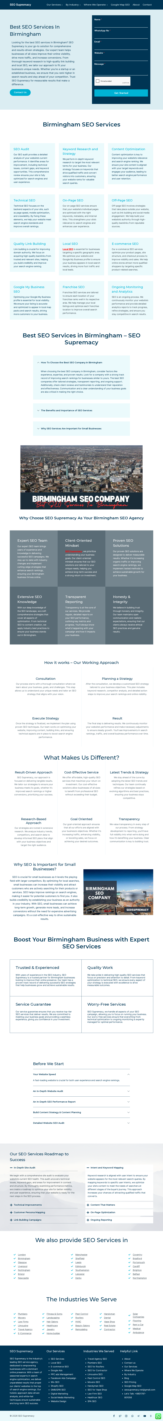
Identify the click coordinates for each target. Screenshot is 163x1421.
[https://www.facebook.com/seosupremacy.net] (114, 1416)
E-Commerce (24, 1333)
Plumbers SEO (95, 1363)
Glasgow (22, 1262)
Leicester (80, 1274)
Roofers (79, 1317)
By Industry (130, 1374)
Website (99, 53)
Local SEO (56, 1363)
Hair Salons (52, 1321)
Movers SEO (94, 1382)
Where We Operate (133, 1370)
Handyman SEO (95, 1386)
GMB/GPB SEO (58, 1389)
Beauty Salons (82, 1325)
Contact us (129, 1363)
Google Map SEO (120, 4)
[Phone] (150, 1416)
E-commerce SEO (60, 1366)
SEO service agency (28, 1362)
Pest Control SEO (96, 1378)
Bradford (137, 1258)
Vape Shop (109, 1321)
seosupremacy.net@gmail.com (139, 1389)
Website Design (58, 1401)
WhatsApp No (102, 30)
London (22, 1254)
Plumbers (22, 1314)
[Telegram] (138, 1416)
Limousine (23, 1325)
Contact (147, 4)
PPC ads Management (62, 1374)
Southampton (82, 1270)
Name (98, 19)
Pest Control (81, 1314)
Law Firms (23, 1321)
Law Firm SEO (95, 1393)
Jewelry (51, 1329)
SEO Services (57, 1359)
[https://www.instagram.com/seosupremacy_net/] (126, 1416)
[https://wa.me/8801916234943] (132, 1416)
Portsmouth (139, 1262)
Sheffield (79, 1258)
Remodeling (81, 1329)
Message (99, 64)
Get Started (121, 93)
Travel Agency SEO (97, 1359)
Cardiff (136, 1266)
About (136, 4)
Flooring (137, 1320)
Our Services (130, 1366)
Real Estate (109, 1325)
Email (97, 41)
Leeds (78, 1262)
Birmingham (24, 1258)
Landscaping (53, 1317)
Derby (78, 1278)
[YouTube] (144, 1416)
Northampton (140, 1278)
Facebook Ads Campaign (63, 1378)
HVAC (78, 1321)
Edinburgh (80, 1266)
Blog (126, 1378)
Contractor (109, 1329)
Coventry (137, 1254)
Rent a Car (138, 1324)
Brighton (137, 1270)
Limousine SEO (95, 1374)
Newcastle (23, 1278)
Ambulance (138, 1332)
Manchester (81, 1254)
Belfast (136, 1274)
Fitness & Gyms (54, 1314)
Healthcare (52, 1325)
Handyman (109, 1314)
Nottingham (24, 1270)
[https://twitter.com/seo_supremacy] (120, 1416)
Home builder (53, 1333)
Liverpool (22, 1266)
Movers (22, 1317)
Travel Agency (25, 1329)
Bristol (21, 1274)
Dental (107, 1317)
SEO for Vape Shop (97, 1389)
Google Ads (56, 1370)
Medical (137, 1328)
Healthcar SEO (95, 1397)
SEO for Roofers (96, 1366)
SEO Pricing (130, 1382)
